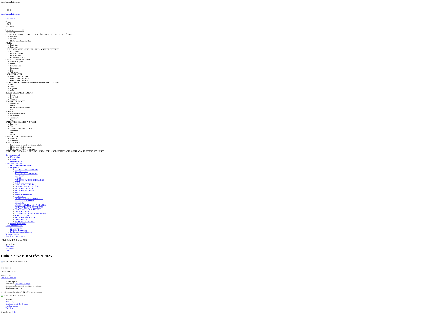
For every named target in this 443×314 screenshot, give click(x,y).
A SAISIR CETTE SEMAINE (53, 35)
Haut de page (10, 302)
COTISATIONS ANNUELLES (17, 35)
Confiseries (14, 141)
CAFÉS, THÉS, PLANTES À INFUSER (21, 122)
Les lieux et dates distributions (21, 232)
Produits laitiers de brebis (19, 76)
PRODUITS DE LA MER (15, 82)
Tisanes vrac (14, 118)
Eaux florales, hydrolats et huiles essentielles (26, 145)
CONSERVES (53, 82)
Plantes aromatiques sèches (20, 107)
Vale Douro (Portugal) (23, 284)
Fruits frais (14, 45)
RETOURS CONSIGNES (94, 151)
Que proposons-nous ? (14, 163)
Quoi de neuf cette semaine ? (16, 236)
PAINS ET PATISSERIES (49, 49)
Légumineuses (15, 66)
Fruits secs (14, 47)
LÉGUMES (69, 35)
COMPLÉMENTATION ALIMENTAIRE (21, 151)
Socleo (14, 312)
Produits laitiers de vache (19, 80)
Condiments (14, 103)
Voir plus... (14, 72)
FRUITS (9, 43)
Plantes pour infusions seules (20, 147)
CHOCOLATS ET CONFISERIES (19, 137)
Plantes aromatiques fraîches (20, 41)
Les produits (14, 167)
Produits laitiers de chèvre (19, 78)
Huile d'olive (14, 97)
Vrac (12, 126)
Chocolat (13, 139)
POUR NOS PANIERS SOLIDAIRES (20, 49)
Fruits (12, 91)
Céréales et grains (16, 62)
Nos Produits (10, 33)
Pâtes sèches (14, 68)
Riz (11, 70)
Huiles (12, 95)
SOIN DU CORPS (44, 151)
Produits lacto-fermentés (39, 82)
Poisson (28, 82)
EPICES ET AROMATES (15, 101)
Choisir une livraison (8, 278)
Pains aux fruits (15, 55)
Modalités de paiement (18, 230)
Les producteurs (16, 161)
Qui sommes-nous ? (13, 155)
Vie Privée (9, 308)
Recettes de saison (12, 234)
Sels (11, 109)
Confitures (14, 130)
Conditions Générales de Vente (17, 304)
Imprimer (9, 300)
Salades (13, 39)
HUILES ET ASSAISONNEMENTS (19, 93)
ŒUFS (37, 49)
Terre (12, 87)
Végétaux (13, 89)
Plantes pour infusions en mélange (22, 149)
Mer (11, 85)
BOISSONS (10, 112)
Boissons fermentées (17, 114)
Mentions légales (12, 306)
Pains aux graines (16, 53)
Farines (12, 64)
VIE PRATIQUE (78, 151)
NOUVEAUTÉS (35, 35)
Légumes (13, 37)
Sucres (12, 134)
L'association (15, 157)
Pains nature (14, 51)
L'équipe (13, 159)
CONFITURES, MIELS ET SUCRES (20, 128)
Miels (12, 132)
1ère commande (16, 228)
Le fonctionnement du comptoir (21, 165)
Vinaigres (13, 99)
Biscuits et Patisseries (18, 57)
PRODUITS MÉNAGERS (62, 151)
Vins (11, 120)
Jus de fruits (14, 116)
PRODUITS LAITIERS (15, 74)
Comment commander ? (14, 226)
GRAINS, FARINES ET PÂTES (18, 60)
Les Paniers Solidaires (18, 224)
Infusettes (13, 124)
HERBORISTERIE (13, 143)
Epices (12, 105)
